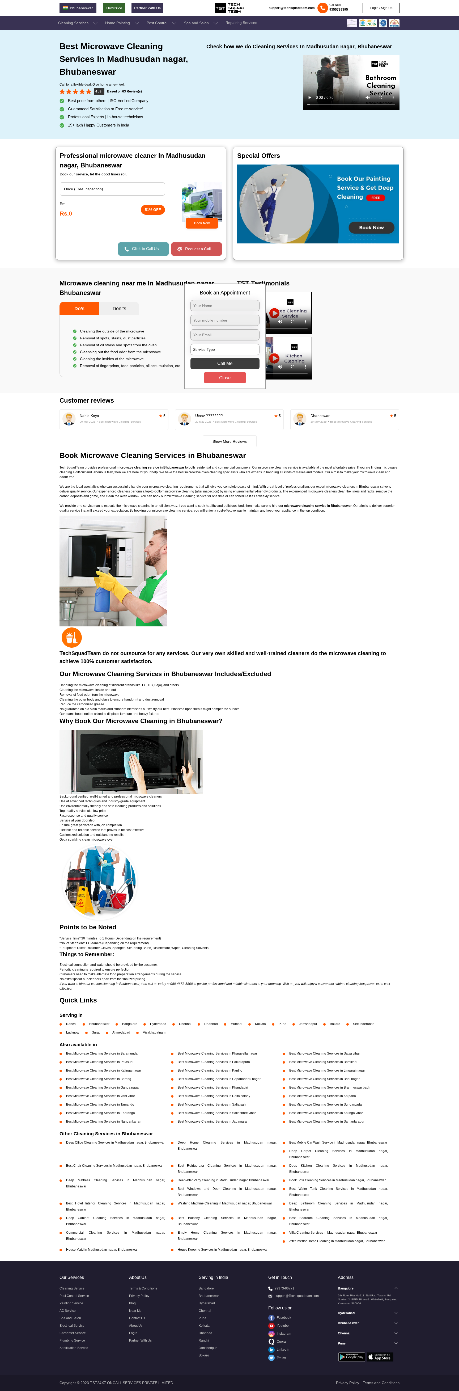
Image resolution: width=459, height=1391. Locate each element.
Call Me (224, 363)
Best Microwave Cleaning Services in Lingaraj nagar (327, 1070)
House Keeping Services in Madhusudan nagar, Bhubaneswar (223, 1249)
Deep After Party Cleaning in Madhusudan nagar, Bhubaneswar (223, 1180)
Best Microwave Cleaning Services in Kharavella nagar (217, 1053)
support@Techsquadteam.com (297, 1296)
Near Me (135, 1311)
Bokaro (335, 1024)
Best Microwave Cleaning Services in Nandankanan (103, 1121)
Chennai (185, 1024)
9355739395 (338, 9)
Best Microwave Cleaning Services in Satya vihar (324, 1053)
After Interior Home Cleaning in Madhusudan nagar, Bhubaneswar (337, 1241)
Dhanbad (211, 1024)
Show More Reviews (229, 441)
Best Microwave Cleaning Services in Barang (98, 1079)
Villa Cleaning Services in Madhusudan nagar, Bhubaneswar (333, 1232)
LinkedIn (282, 1349)
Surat (96, 1032)
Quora (281, 1341)
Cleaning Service (72, 1288)
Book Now (202, 223)
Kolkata (260, 1024)
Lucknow (72, 1032)
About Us (135, 1325)
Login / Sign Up (381, 8)
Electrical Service (72, 1325)
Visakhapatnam (154, 1032)
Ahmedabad (121, 1032)
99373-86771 (284, 1288)
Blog (132, 1303)
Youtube (282, 1325)
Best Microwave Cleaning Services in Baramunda (102, 1053)
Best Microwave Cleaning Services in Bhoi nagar (324, 1079)
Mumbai (236, 1024)
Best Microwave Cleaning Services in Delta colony (214, 1096)
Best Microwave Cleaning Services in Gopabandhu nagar (219, 1079)
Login (133, 1333)
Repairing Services (241, 22)
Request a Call (198, 249)
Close (225, 377)
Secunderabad (364, 1024)
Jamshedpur (308, 1024)
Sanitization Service (74, 1348)
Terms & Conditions (143, 1288)
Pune (282, 1024)
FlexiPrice (114, 8)
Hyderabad (158, 1024)
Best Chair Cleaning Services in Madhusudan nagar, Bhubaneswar (114, 1165)
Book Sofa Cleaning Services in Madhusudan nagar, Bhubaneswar (337, 1180)
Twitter (281, 1357)
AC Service (68, 1311)
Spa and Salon (197, 23)
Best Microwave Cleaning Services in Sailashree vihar (217, 1113)
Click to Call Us (145, 248)
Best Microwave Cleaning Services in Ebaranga (100, 1113)
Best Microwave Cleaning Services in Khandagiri (213, 1087)
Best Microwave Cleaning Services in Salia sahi (212, 1104)
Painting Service (71, 1303)
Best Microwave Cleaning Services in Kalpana (322, 1096)
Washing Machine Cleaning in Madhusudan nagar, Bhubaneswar (225, 1203)
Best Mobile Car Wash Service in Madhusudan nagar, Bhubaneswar (338, 1142)
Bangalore (129, 1024)
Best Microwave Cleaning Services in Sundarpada (325, 1104)
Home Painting (118, 23)
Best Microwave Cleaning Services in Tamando (100, 1104)
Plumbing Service (72, 1340)
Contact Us (137, 1318)
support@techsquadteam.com (292, 8)
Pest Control (157, 23)
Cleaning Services (74, 23)
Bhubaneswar (99, 1024)
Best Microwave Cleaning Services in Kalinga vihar (326, 1113)
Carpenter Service (73, 1333)
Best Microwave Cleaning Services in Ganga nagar (103, 1087)
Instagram (283, 1333)
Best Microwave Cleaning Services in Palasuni (99, 1062)
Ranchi (71, 1024)
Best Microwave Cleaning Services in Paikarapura (214, 1062)
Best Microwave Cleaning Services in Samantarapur (326, 1121)
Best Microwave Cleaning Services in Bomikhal (323, 1062)
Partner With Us (147, 8)
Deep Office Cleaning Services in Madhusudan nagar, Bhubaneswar (115, 1142)
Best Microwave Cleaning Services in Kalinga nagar (103, 1070)
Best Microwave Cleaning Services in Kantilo (210, 1070)
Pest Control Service (74, 1296)
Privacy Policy (139, 1296)
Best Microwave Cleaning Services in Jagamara (212, 1121)
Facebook (283, 1318)
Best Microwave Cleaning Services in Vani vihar (100, 1096)
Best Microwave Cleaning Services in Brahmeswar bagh (329, 1087)
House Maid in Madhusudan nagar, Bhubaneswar (102, 1249)
